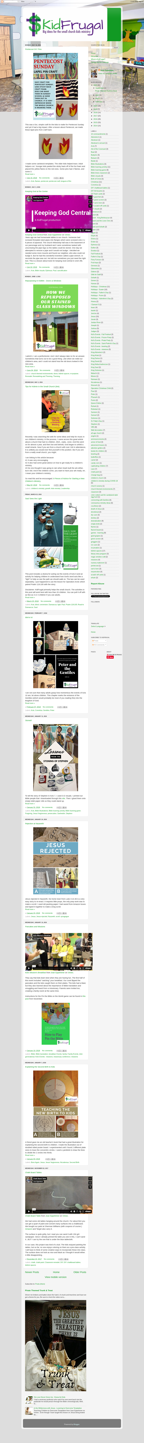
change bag (95, 475)
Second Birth (74, 1162)
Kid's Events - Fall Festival (101, 334)
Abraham (94, 140)
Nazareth (51, 916)
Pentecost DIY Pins (33, 49)
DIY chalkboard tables (72, 1262)
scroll (58, 916)
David (93, 224)
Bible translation (42, 1054)
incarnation (95, 548)
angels (93, 436)
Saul (36, 607)
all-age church (96, 433)
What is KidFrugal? (98, 59)
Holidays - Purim (97, 295)
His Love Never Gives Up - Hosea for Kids (49, 1397)
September (100, 88)
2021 (96, 85)
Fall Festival (95, 254)
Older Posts (79, 1272)
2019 (96, 109)
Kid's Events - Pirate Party (100, 340)
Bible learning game (73, 811)
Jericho (93, 313)
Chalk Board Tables (33, 1172)
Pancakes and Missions (35, 927)
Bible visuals (40, 270)
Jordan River (96, 322)
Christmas (95, 182)
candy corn (95, 463)
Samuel (94, 415)
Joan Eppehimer (55, 235)
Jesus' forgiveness (40, 813)
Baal (92, 152)
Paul (55, 270)
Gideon (93, 272)
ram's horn (95, 569)
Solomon (94, 418)
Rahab (93, 406)
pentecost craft (54, 181)
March (98, 98)
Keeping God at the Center (36, 191)
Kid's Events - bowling (99, 346)
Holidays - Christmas (99, 286)
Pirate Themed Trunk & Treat (39, 1290)
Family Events (73, 1054)
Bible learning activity (57, 811)
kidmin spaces (64, 373)
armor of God (96, 442)
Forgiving (28, 813)
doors (56, 373)
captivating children (98, 466)
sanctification (62, 270)
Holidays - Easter (97, 289)
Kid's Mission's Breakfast (35, 973)
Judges (93, 331)
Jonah (93, 319)
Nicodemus (64, 1162)
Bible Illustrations (41, 811)
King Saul (94, 367)
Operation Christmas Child (101, 388)
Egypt (93, 233)
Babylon (94, 155)
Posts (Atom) (40, 1284)
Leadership (65, 488)
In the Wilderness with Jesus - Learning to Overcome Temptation (58, 1408)
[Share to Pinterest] (63, 178)
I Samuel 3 (95, 304)
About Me (94, 56)
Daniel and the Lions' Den (100, 221)
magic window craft (98, 557)
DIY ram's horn (96, 203)
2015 (96, 122)
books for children (97, 451)
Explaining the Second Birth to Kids (40, 1067)
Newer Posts (32, 1272)
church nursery (96, 486)
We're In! (29, 617)
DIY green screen (97, 200)
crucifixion (95, 506)
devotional (95, 512)
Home (56, 1272)
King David (95, 361)
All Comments (99, 645)
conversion (44, 604)
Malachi (94, 373)
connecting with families (100, 500)
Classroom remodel (52, 1262)
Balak (93, 161)
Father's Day (95, 257)
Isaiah (93, 310)
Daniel (93, 215)
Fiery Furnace (96, 260)
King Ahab (95, 355)
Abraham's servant (98, 143)
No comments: (44, 178)
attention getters (97, 448)
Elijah (93, 236)
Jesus (33, 916)
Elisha (93, 239)
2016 (96, 119)
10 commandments (98, 134)
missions (74, 1057)
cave (93, 469)
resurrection (95, 572)
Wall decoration (97, 430)
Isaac (93, 307)
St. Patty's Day (96, 421)
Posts (96, 641)
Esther (93, 248)
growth (47, 488)
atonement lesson (97, 445)
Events (59, 1054)
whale (93, 578)
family (65, 1054)
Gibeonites (95, 268)
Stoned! (28, 720)
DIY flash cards (96, 194)
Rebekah (94, 409)
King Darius (95, 358)
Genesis (94, 266)
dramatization (96, 521)
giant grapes (95, 536)
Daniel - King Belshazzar (100, 218)
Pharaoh (94, 397)
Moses (93, 376)
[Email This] (55, 178)
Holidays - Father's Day (99, 292)
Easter (93, 230)
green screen (96, 539)
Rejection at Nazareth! (34, 824)
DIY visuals (95, 209)
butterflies (94, 457)
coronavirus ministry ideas (100, 503)
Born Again (35, 1162)
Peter (52, 710)
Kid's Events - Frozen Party (101, 337)
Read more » (30, 174)
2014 (96, 126)
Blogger (76, 1424)
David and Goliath (97, 227)
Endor (93, 242)
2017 (96, 116)
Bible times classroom (99, 173)
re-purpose (74, 373)
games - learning (97, 533)
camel (93, 460)
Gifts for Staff (95, 274)
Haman (93, 283)
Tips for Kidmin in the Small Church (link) (42, 386)
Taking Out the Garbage (100, 62)
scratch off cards (97, 575)
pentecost (44, 181)
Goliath (93, 277)
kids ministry (55, 488)
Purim (93, 400)
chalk (33, 1262)
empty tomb (95, 524)
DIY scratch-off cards (98, 206)
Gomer (93, 280)
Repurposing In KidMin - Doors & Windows (43, 281)
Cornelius (38, 710)
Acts (32, 181)
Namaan (94, 379)
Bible (33, 1054)
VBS (92, 427)
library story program (98, 554)
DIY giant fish (96, 197)
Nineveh (94, 385)
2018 (96, 112)
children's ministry (37, 488)
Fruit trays (94, 262)
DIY (61, 1262)
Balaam (94, 158)
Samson (94, 412)
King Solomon (96, 370)
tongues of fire (66, 181)
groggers (94, 542)
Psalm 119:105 (71, 604)
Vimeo (67, 235)
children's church (97, 478)
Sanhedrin (61, 813)
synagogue (65, 916)
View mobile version (56, 1277)
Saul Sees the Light (33, 499)
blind (37, 604)
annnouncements (97, 439)
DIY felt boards (96, 191)
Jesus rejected (41, 916)
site (63, 798)
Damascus (53, 604)
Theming (56, 376)
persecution (52, 813)
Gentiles (46, 710)
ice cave (94, 545)
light (59, 604)
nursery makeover (97, 563)
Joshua (93, 328)
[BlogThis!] (57, 178)
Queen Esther (96, 403)
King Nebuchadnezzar (99, 364)
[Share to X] (59, 178)
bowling (94, 454)
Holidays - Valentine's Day (101, 298)
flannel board (96, 530)
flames (37, 181)
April (97, 95)
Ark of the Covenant (98, 149)
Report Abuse (97, 584)
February (99, 102)
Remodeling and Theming (42, 376)
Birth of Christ (96, 179)
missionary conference (62, 1057)
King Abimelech (97, 352)
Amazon (28, 1229)
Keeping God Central (34, 235)
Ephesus (49, 270)
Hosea (93, 301)
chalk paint (40, 1262)
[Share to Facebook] (61, 178)
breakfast (52, 1054)
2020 (96, 106)
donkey (93, 518)
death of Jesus (96, 509)
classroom (95, 492)
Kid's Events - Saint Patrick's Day (103, 343)
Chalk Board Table (33, 1216)
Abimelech (95, 137)
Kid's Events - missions (44, 1057)
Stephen (69, 813)
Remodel (28, 376)
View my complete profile (107, 73)
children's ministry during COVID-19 (104, 481)
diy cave (94, 515)
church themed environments (42, 373)
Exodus (94, 251)
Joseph (93, 325)
